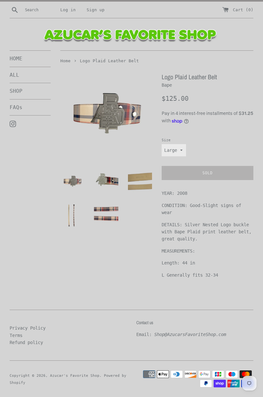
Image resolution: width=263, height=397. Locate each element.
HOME (16, 59)
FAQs (16, 107)
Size (166, 140)
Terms (16, 335)
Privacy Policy (28, 328)
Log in (68, 9)
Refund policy (26, 342)
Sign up (96, 9)
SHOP (16, 91)
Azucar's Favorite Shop (74, 376)
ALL (14, 75)
